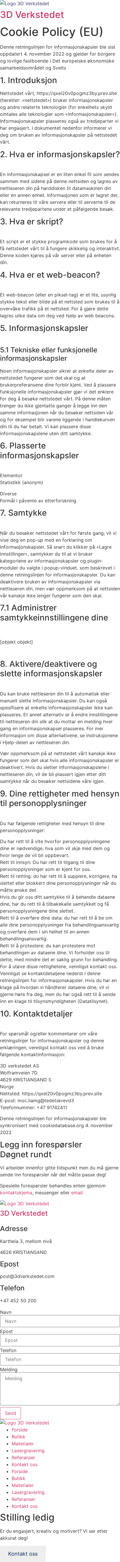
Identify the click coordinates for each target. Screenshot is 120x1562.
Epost (6, 1331)
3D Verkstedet (32, 14)
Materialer (23, 1443)
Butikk (18, 1437)
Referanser (23, 1457)
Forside (20, 1430)
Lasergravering (28, 1450)
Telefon (8, 1350)
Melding (8, 1369)
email (77, 1192)
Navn (5, 1312)
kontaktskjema (16, 1192)
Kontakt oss (25, 1464)
